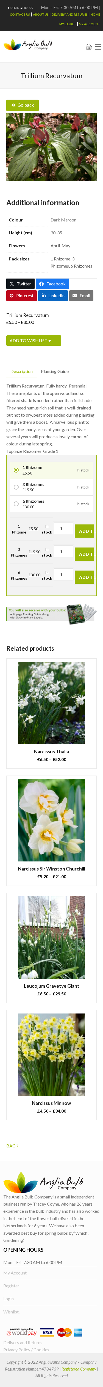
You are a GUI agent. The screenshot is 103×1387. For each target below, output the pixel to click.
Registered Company (79, 1368)
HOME (95, 14)
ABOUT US (41, 14)
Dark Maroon (63, 219)
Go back (26, 105)
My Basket (67, 24)
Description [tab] (21, 371)
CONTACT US (20, 14)
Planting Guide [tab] (55, 371)
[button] (98, 47)
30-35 (56, 232)
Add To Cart (86, 531)
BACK (12, 1145)
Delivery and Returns (70, 14)
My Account (89, 24)
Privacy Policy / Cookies (26, 1349)
